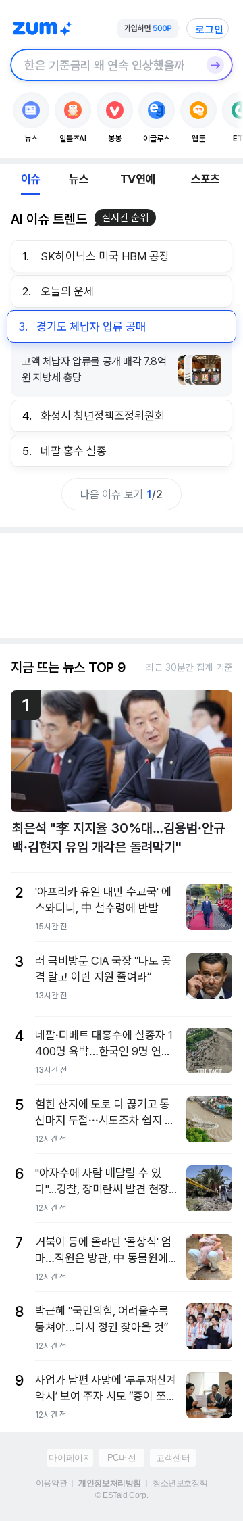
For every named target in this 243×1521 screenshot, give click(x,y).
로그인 (209, 29)
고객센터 (173, 1458)
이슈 (30, 179)
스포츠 (205, 179)
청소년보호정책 (180, 1483)
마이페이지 (70, 1458)
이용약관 (51, 1483)
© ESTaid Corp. (121, 1495)
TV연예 (137, 179)
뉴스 (78, 179)
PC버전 (121, 1458)
